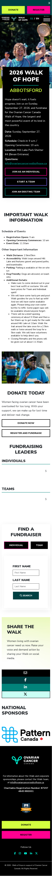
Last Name (21, 580)
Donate (13, 9)
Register (38, 9)
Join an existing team (26, 191)
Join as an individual (26, 171)
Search (27, 595)
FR (31, 18)
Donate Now (26, 423)
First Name (22, 566)
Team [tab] (39, 545)
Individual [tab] (16, 545)
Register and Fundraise (26, 433)
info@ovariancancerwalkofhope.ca (26, 163)
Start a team (26, 181)
